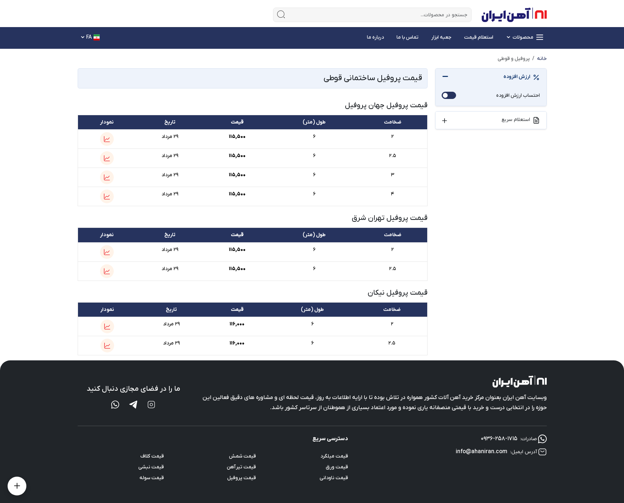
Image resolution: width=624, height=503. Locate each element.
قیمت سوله (151, 477)
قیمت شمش (242, 456)
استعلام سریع (516, 119)
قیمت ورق (337, 467)
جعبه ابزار (441, 37)
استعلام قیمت (478, 37)
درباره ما (375, 37)
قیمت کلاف (152, 456)
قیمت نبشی (151, 467)
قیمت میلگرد (334, 456)
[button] (107, 139)
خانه (542, 58)
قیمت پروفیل (241, 477)
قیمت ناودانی (334, 477)
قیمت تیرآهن (241, 467)
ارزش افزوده (516, 76)
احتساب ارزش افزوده (518, 95)
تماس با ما (407, 37)
